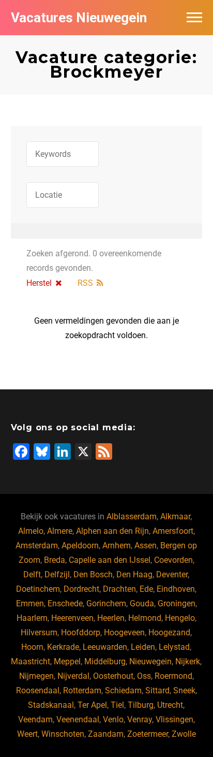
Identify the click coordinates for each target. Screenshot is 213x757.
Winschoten (62, 734)
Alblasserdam (131, 516)
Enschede (65, 603)
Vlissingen (174, 719)
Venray (139, 719)
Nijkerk (187, 661)
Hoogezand (169, 632)
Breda (54, 560)
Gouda (142, 603)
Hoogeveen (124, 632)
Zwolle (184, 734)
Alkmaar (175, 516)
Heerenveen (72, 618)
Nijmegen (36, 676)
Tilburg (141, 705)
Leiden (143, 647)
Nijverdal (73, 676)
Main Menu (194, 17)
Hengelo (180, 618)
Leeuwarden (105, 647)
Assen (145, 545)
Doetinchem (38, 589)
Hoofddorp (80, 632)
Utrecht (170, 705)
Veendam (35, 719)
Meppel (67, 661)
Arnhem (116, 545)
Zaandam (106, 734)
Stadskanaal (51, 705)
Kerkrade (63, 647)
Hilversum (39, 632)
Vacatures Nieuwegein (79, 17)
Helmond (144, 618)
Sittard (157, 690)
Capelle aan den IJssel (109, 560)
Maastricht (30, 661)
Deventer (172, 574)
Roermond (173, 676)
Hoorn (32, 647)
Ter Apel (92, 705)
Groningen (176, 603)
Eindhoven (176, 589)
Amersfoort (173, 531)
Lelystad (174, 647)
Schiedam (123, 690)
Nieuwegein (150, 661)
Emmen (30, 603)
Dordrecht (81, 589)
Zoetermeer (147, 734)
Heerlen (111, 618)
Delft (32, 574)
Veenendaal (77, 719)
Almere (59, 531)
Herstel (39, 283)
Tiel (117, 705)
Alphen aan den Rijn (112, 531)
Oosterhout (113, 676)
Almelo (30, 531)
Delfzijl (57, 574)
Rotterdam (82, 690)
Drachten (119, 589)
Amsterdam (37, 545)
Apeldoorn (80, 545)
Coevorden (173, 560)
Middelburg (105, 661)
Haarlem (32, 618)
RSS (85, 283)
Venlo (113, 719)
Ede (146, 589)
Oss (144, 676)
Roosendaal (37, 690)
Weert (27, 734)
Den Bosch (93, 574)
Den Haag (134, 574)
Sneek (184, 690)
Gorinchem (106, 603)
